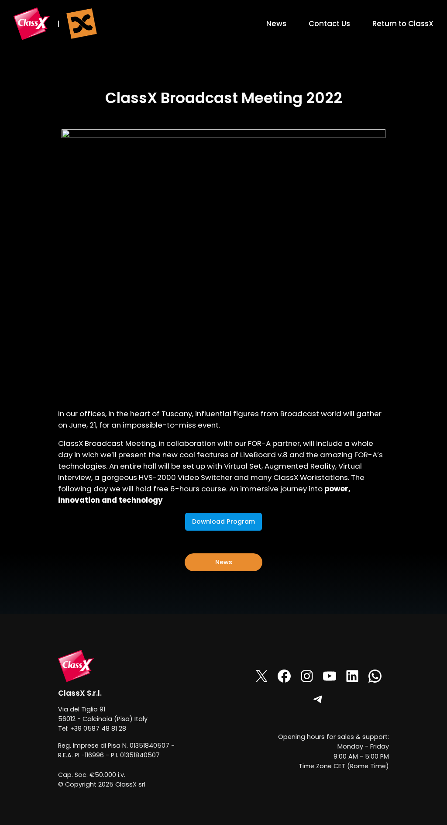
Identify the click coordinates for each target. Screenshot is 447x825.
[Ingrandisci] (83, 661)
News (223, 562)
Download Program (223, 521)
